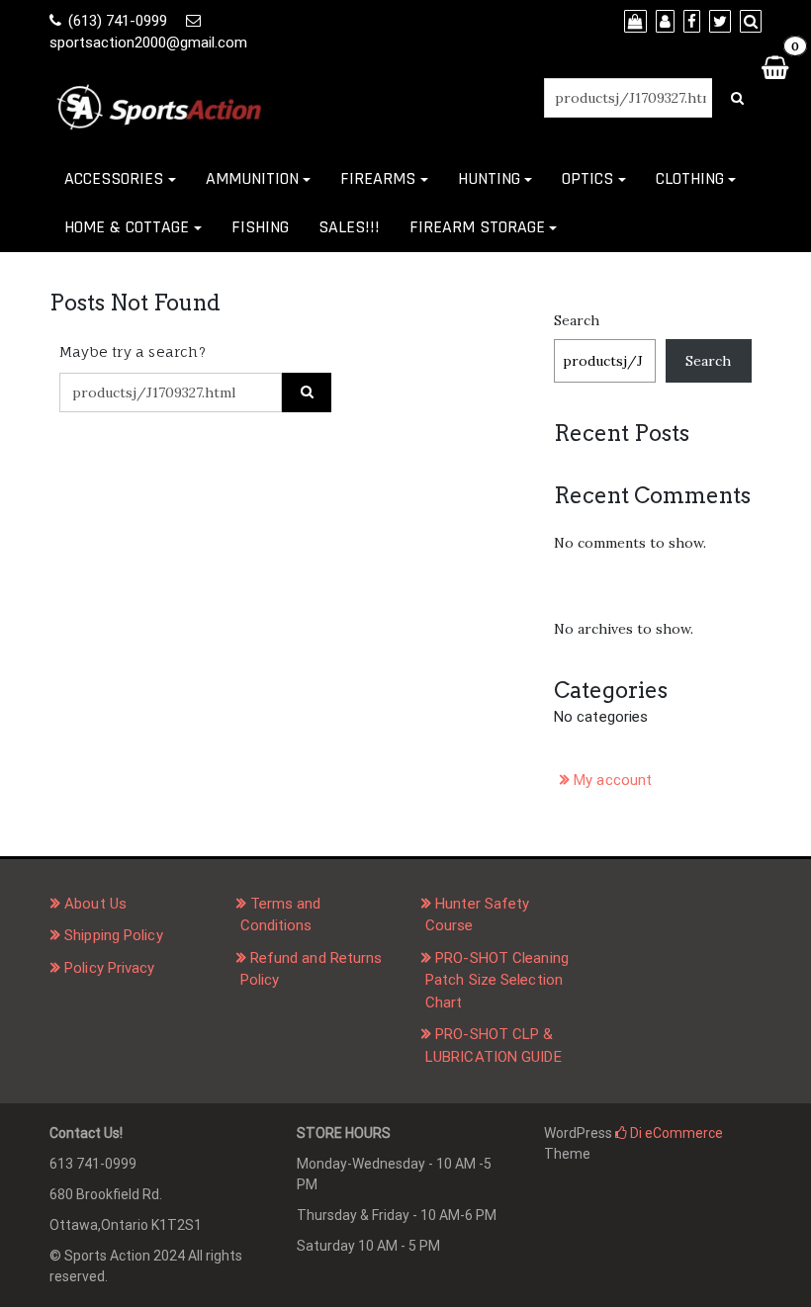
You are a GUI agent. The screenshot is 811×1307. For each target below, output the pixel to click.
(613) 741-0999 (117, 21)
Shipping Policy (113, 935)
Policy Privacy (109, 968)
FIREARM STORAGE (477, 227)
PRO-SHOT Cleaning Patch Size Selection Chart (497, 980)
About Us (95, 904)
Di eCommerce (675, 1133)
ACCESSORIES (113, 178)
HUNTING (489, 178)
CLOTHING (690, 178)
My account (613, 780)
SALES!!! (349, 227)
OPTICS (587, 178)
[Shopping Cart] (774, 66)
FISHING (260, 227)
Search (576, 320)
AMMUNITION (252, 178)
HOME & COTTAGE (126, 227)
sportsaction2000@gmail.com (148, 42)
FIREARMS (377, 178)
